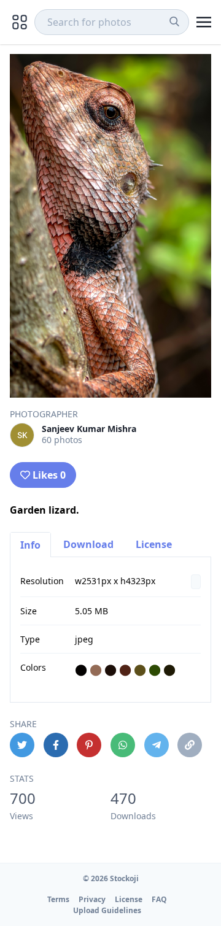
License (154, 544)
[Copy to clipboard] (189, 745)
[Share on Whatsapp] (122, 745)
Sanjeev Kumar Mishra (89, 428)
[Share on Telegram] (156, 745)
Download (88, 544)
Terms (58, 899)
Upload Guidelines (107, 910)
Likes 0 (49, 475)
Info (30, 545)
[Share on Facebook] (56, 745)
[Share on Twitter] (22, 745)
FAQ (159, 899)
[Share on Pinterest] (89, 745)
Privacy (92, 899)
